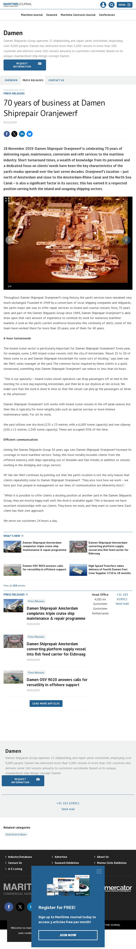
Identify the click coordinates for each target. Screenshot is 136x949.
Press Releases (36, 601)
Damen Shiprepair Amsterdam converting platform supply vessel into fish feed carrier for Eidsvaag (108, 548)
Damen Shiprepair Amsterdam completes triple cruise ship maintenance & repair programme (44, 546)
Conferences (107, 14)
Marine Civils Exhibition (112, 863)
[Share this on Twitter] (14, 134)
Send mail (122, 603)
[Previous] (9, 240)
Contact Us (56, 80)
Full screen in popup (7, 200)
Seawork (51, 14)
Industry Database (20, 856)
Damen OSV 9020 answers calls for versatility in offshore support (44, 567)
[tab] (36, 536)
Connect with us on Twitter (20, 906)
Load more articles (46, 703)
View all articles (15, 585)
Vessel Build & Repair (16, 834)
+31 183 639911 (68, 803)
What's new (12, 536)
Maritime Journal (32, 14)
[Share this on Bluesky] (29, 134)
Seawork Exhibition (67, 863)
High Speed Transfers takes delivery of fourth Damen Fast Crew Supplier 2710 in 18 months (110, 569)
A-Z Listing (15, 869)
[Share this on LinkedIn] (22, 134)
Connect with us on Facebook (8, 906)
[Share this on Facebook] (7, 134)
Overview (11, 80)
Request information (22, 65)
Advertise (61, 856)
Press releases (33, 80)
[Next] (126, 240)
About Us (103, 856)
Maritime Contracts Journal (78, 14)
